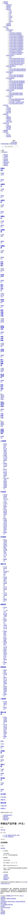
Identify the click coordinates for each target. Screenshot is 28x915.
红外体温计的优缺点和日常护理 (5, 527)
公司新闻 (3, 441)
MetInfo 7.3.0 (9, 895)
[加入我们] (3, 797)
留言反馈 (3, 803)
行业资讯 (3, 492)
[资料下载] (3, 770)
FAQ (2, 741)
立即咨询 (3, 848)
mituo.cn (21, 895)
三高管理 (3, 698)
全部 (10, 10)
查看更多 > (3, 799)
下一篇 (8, 836)
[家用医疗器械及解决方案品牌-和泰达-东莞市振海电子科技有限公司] (9, 143)
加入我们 (3, 794)
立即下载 (3, 829)
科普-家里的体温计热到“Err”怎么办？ (5, 497)
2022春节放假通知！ (5, 579)
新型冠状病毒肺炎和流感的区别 (5, 689)
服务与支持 (6, 818)
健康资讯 (3, 604)
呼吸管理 (3, 667)
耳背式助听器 (2, 338)
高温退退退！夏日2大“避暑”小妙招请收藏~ (5, 636)
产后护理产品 (2, 415)
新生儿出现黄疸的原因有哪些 (5, 720)
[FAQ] (2, 743)
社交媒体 (3, 537)
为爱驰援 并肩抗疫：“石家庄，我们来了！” (5, 553)
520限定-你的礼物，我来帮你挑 (5, 505)
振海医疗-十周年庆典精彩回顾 (5, 458)
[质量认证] (3, 222)
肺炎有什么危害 (5, 675)
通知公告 (3, 564)
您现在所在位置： (8, 815)
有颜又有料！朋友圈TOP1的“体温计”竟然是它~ (5, 656)
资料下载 (5, 819)
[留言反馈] (3, 805)
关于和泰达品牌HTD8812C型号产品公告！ (6, 571)
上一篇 (11, 835)
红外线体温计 (2, 263)
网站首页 (5, 1)
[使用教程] (3, 757)
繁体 (14, 140)
